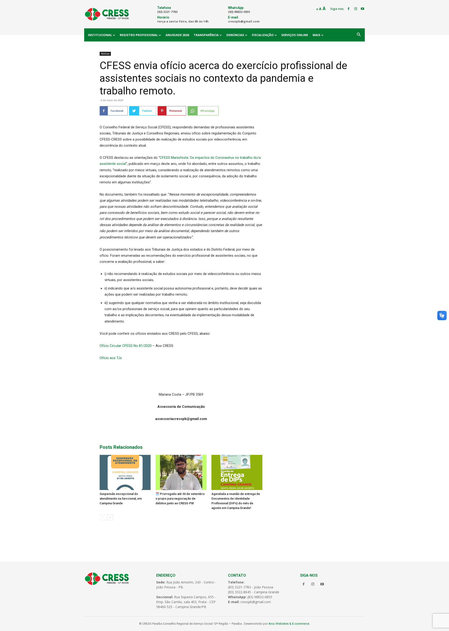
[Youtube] (362, 9)
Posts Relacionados (121, 447)
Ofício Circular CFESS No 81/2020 (126, 346)
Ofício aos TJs (111, 358)
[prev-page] (102, 517)
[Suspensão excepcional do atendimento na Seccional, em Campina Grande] (125, 472)
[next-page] (110, 517)
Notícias (105, 53)
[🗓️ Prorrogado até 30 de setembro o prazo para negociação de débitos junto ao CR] (181, 472)
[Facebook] (348, 9)
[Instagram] (355, 9)
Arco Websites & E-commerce (288, 623)
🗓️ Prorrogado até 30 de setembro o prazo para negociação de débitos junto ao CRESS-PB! (180, 498)
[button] (358, 35)
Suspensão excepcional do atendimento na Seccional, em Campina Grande (121, 498)
